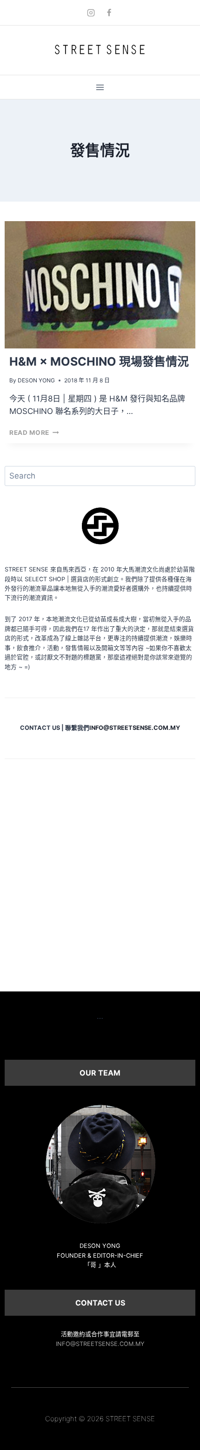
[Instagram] (91, 12)
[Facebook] (109, 12)
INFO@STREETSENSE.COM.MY (100, 1343)
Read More (34, 432)
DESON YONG (36, 380)
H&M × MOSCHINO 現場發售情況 (99, 361)
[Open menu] (100, 87)
